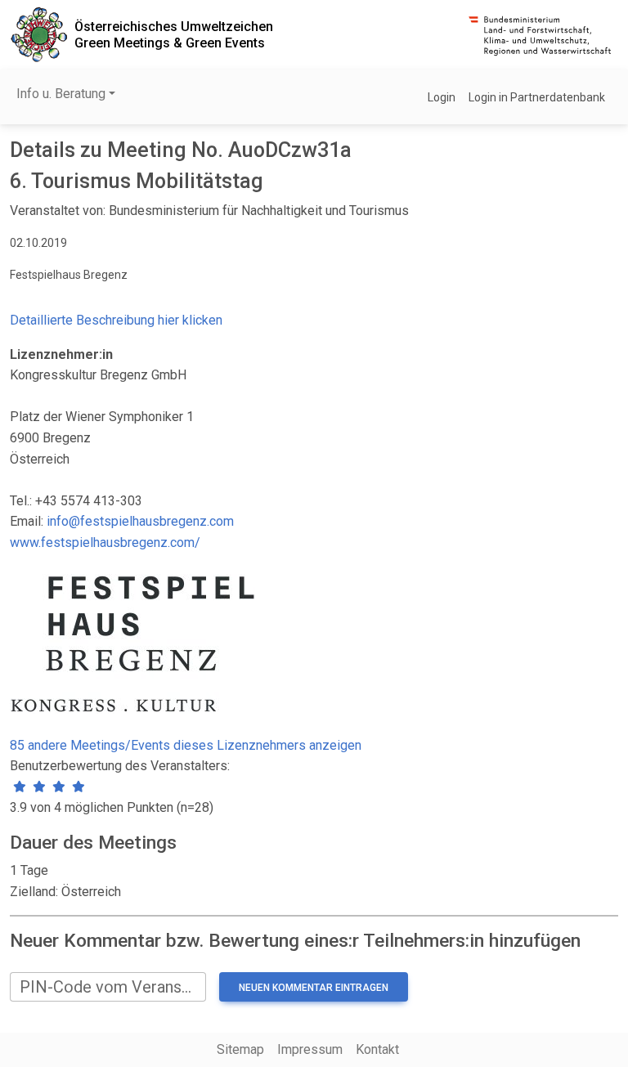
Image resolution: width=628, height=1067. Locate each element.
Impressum (310, 1049)
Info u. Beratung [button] (60, 93)
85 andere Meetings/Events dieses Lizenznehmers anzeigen (185, 745)
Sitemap (240, 1049)
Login (441, 97)
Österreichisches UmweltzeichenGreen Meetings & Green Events (173, 34)
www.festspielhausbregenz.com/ (105, 542)
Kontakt (377, 1049)
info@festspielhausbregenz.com (140, 521)
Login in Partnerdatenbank (537, 97)
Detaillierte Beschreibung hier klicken (116, 320)
